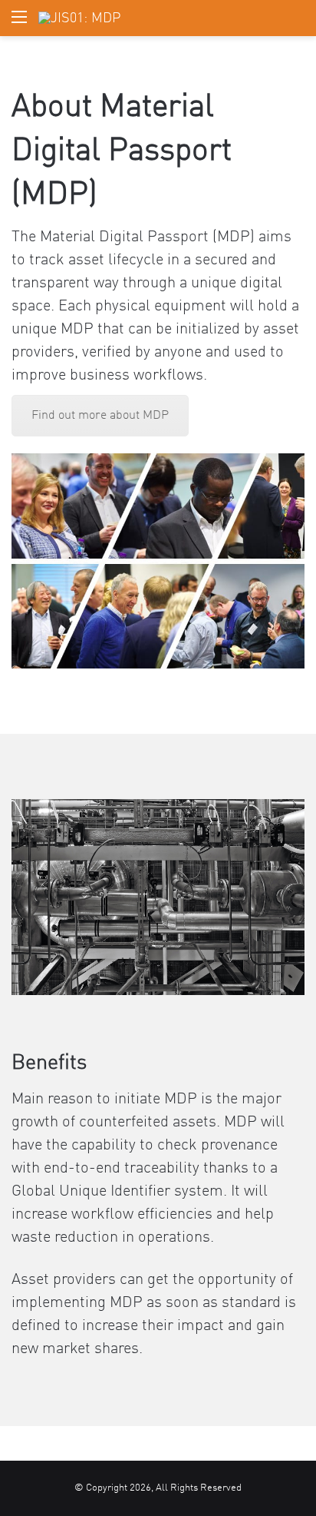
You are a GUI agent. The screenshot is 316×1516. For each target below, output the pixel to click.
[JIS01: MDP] (79, 18)
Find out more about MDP (100, 416)
